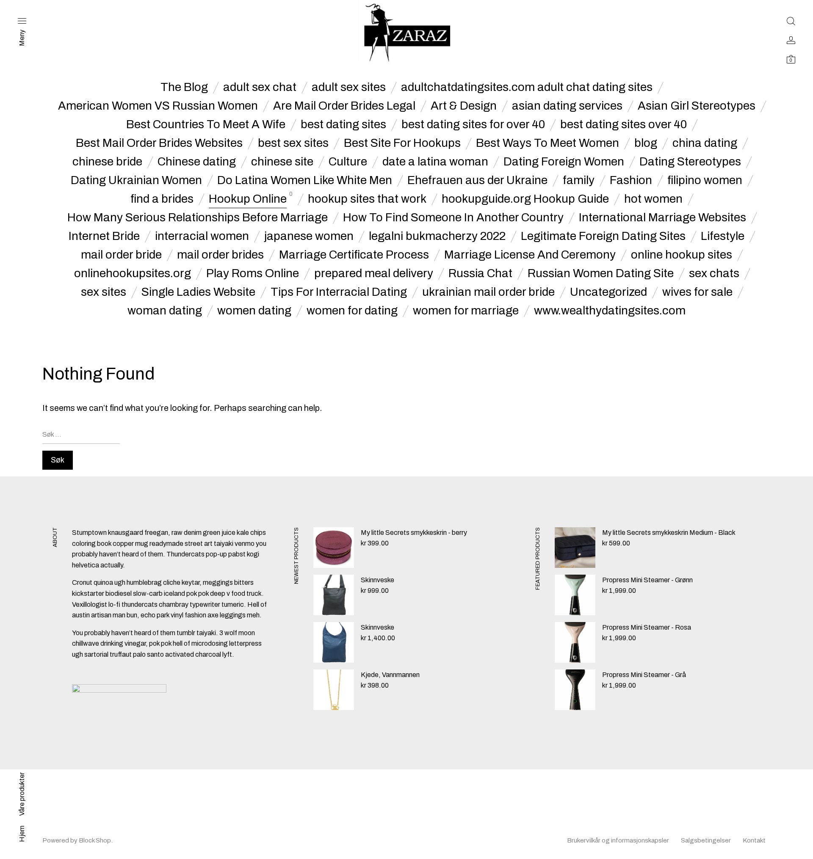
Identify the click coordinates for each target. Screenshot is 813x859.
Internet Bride (104, 236)
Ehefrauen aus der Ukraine (477, 180)
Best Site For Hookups (402, 143)
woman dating (164, 310)
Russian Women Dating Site (601, 273)
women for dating (352, 310)
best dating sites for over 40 (473, 124)
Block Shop (95, 840)
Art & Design (464, 105)
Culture (348, 161)
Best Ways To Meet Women (547, 143)
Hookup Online (248, 199)
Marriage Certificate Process (354, 254)
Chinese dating (197, 161)
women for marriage (466, 310)
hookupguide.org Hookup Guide (525, 199)
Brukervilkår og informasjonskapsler (618, 840)
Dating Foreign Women (563, 161)
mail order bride (121, 254)
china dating (704, 143)
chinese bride (107, 161)
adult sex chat (259, 87)
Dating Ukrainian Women (136, 180)
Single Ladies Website (198, 292)
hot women (653, 199)
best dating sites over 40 (623, 124)
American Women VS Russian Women (158, 105)
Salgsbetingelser (706, 840)
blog (645, 143)
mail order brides (220, 254)
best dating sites (343, 124)
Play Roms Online (252, 273)
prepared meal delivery (373, 273)
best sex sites (293, 143)
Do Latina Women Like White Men (304, 180)
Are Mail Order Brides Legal (344, 105)
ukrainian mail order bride (488, 292)
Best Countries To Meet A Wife (205, 124)
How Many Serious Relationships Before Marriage (197, 217)
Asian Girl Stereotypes (696, 105)
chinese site (282, 161)
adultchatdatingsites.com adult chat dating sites (527, 87)
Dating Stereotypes (690, 161)
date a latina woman (435, 161)
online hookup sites (681, 254)
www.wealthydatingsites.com (610, 310)
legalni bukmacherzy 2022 (437, 236)
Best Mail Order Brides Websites (159, 143)
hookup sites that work (367, 199)
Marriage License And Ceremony (530, 254)
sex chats (714, 273)
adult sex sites (349, 87)
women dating (254, 310)
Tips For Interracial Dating (339, 292)
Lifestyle (722, 236)
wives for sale (697, 292)
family (579, 180)
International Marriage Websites (662, 217)
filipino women (704, 180)
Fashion (631, 180)
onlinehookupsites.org (132, 273)
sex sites (103, 292)
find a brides (162, 199)
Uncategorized (608, 292)
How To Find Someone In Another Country (453, 217)
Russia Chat (480, 273)
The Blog (184, 87)
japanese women (309, 236)
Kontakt (754, 840)
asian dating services (567, 105)
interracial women (202, 236)
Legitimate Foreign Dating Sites (603, 236)
